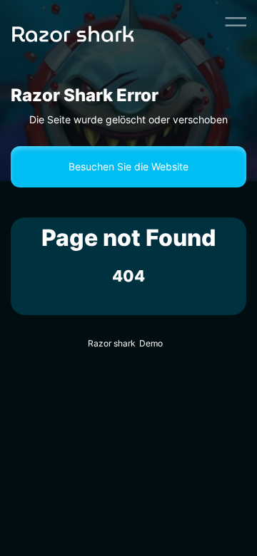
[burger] (235, 21)
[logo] (95, 21)
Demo (151, 343)
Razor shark (112, 343)
